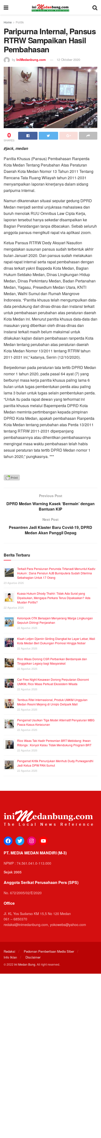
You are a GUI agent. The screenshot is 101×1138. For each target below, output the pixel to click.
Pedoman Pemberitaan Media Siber (49, 951)
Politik (20, 22)
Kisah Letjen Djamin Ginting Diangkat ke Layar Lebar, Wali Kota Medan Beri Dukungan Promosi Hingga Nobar (56, 640)
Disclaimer (32, 957)
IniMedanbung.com (31, 59)
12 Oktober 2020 (68, 59)
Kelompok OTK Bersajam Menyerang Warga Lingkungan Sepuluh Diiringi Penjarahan (55, 620)
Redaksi (9, 951)
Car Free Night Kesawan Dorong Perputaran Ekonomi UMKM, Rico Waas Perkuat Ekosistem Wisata (53, 681)
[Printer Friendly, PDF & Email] (12, 477)
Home (8, 22)
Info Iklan (10, 957)
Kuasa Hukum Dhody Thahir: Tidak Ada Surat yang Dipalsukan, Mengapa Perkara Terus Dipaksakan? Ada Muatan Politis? (53, 597)
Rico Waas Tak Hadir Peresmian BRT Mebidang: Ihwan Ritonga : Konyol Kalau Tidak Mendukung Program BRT (54, 742)
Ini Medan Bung (24, 964)
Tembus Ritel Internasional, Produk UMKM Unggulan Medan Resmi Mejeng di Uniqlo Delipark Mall (52, 702)
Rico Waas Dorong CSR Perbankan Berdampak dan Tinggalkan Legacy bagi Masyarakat (52, 661)
